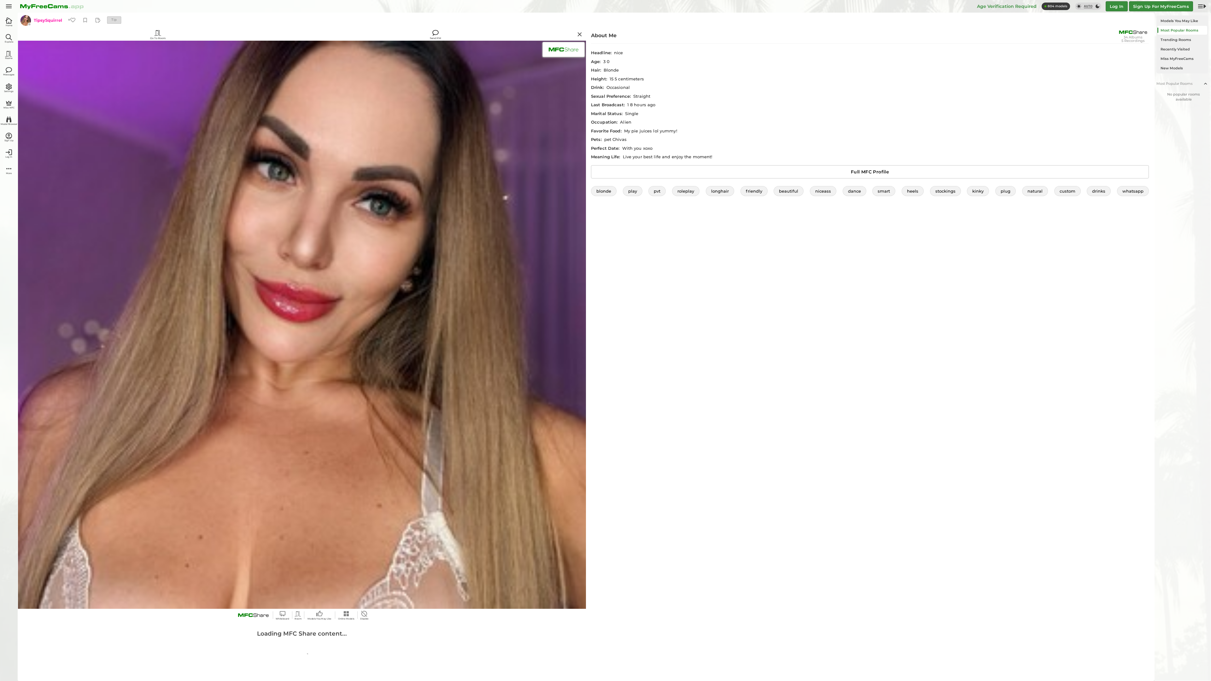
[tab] (1182, 20)
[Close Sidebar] (1202, 6)
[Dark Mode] (1097, 6)
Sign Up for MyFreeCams (1161, 6)
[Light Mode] (1079, 6)
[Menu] (9, 6)
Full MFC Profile (870, 172)
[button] (604, 191)
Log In (1117, 6)
